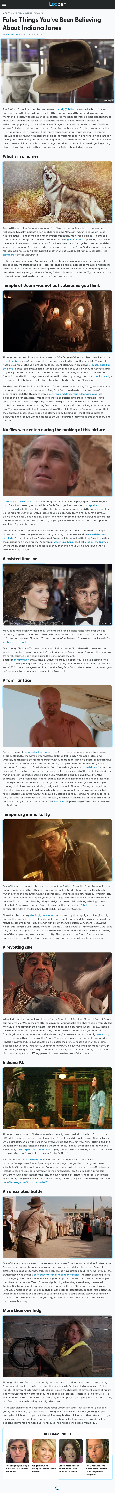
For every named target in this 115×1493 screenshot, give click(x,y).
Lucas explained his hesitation (33, 1149)
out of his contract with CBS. (26, 1182)
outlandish (12, 361)
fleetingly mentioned (42, 915)
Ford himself (61, 801)
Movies (6, 13)
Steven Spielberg (63, 542)
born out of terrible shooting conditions (56, 1274)
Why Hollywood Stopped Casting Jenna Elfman (44, 1468)
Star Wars (8, 254)
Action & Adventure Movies (28, 13)
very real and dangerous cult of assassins (73, 394)
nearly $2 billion (66, 109)
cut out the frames (97, 542)
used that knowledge (100, 376)
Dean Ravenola (12, 34)
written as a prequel (14, 642)
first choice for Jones (34, 1159)
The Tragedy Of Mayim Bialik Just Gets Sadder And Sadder (17, 1468)
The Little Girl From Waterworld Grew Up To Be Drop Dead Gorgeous (96, 1470)
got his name (74, 239)
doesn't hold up (83, 905)
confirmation (21, 659)
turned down (89, 767)
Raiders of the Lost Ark (18, 501)
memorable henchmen (37, 752)
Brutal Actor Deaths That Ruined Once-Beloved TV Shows (69, 1468)
